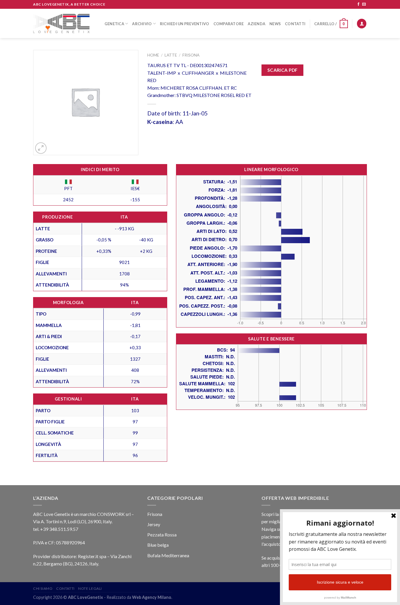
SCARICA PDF (282, 70)
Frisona (190, 55)
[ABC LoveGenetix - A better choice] (61, 23)
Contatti (295, 23)
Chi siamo (43, 588)
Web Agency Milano (151, 597)
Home (153, 55)
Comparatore (228, 23)
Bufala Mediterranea (168, 555)
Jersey (153, 524)
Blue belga (158, 545)
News (275, 23)
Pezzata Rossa (162, 534)
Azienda (256, 23)
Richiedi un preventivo (184, 23)
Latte (171, 55)
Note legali (90, 588)
